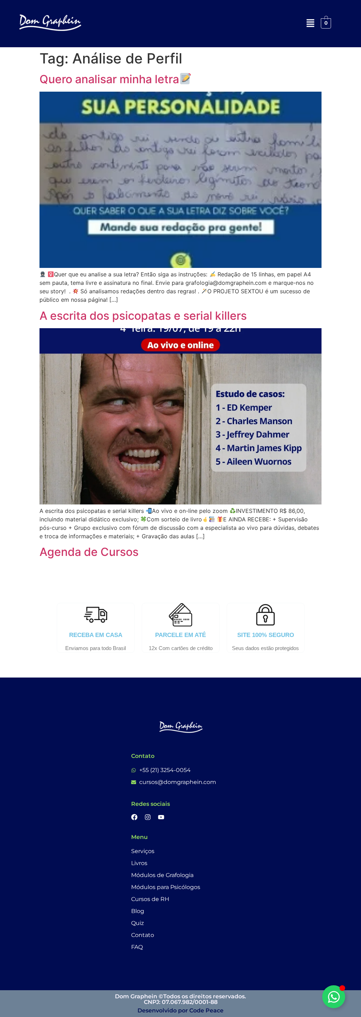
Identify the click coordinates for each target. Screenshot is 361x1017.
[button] (310, 23)
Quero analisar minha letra (109, 79)
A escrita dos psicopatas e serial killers (143, 316)
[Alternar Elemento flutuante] (333, 996)
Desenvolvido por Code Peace (180, 1010)
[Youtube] (161, 817)
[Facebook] (134, 817)
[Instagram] (148, 817)
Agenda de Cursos (89, 552)
